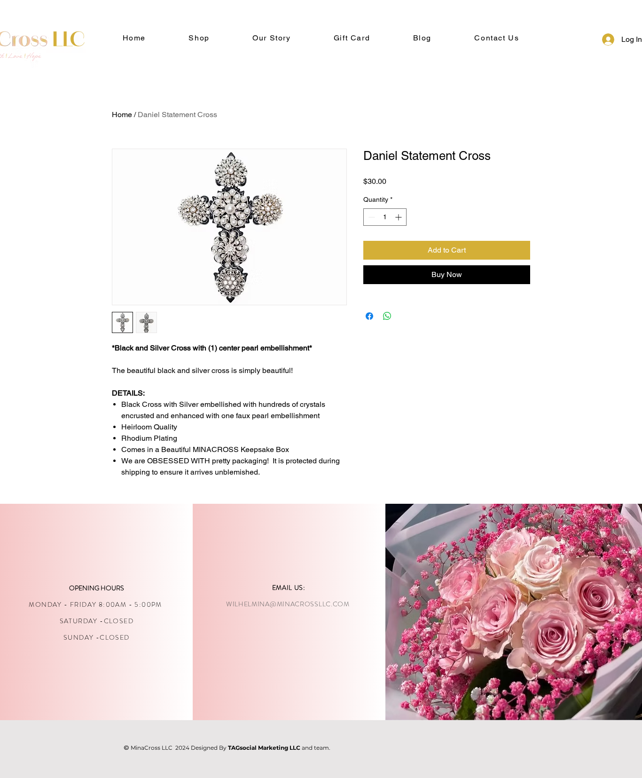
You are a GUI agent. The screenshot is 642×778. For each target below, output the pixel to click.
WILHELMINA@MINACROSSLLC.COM (288, 604)
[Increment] (399, 217)
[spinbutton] (384, 217)
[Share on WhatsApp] (387, 316)
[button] (271, 38)
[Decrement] (370, 217)
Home (122, 114)
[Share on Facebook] (369, 316)
